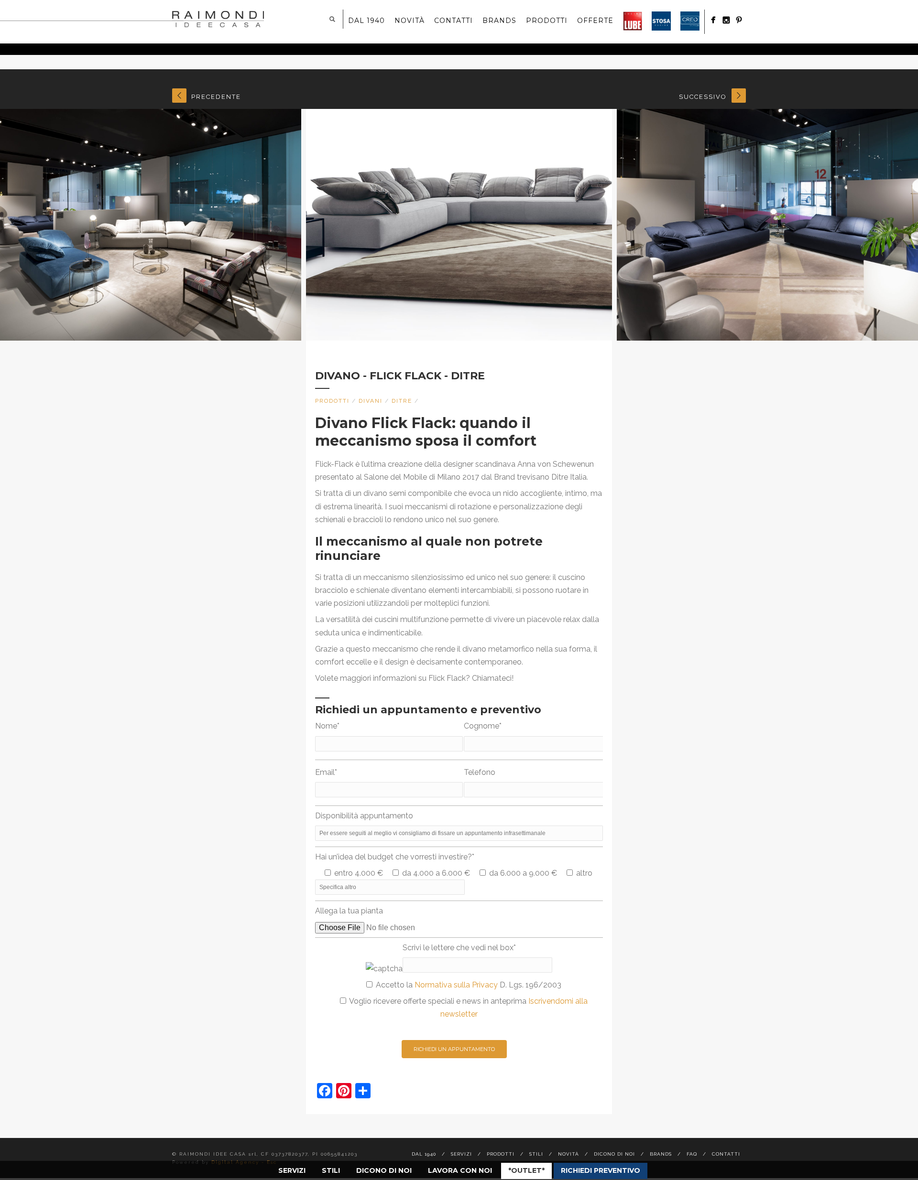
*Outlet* (526, 1170)
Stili (331, 1170)
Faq (692, 1154)
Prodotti (547, 20)
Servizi (292, 1170)
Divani (370, 400)
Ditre (402, 400)
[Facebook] (713, 20)
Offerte (595, 20)
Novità (409, 20)
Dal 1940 (366, 20)
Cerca (332, 19)
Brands (499, 20)
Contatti (453, 20)
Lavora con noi (460, 1170)
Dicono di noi (384, 1170)
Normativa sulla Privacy (456, 984)
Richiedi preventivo (600, 1170)
